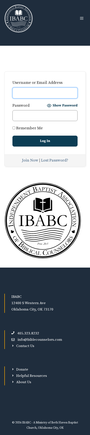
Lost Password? (54, 160)
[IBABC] (18, 18)
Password (20, 105)
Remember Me (29, 128)
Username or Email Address (37, 82)
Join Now (30, 160)
